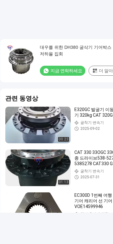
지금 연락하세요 (66, 70)
